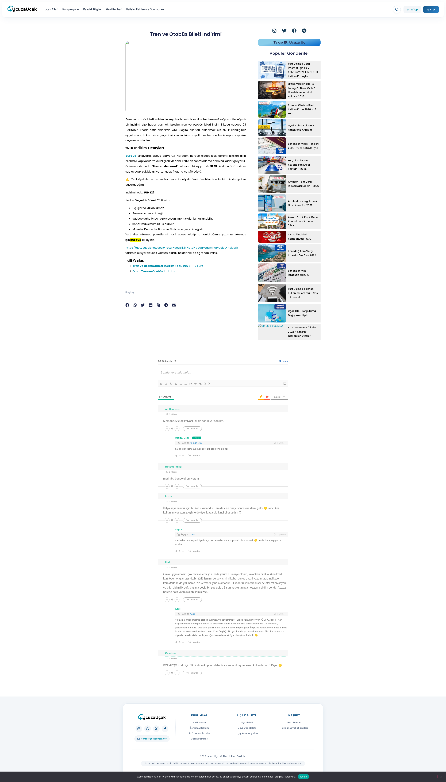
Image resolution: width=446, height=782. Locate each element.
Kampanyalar (70, 9)
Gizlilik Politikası (199, 738)
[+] (210, 383)
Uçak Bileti (51, 9)
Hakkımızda (199, 722)
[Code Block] (195, 384)
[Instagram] (274, 30)
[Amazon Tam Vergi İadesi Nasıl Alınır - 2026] (272, 184)
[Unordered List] (185, 384)
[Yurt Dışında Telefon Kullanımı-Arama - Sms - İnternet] (272, 293)
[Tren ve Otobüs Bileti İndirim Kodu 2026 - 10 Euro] (272, 109)
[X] (156, 728)
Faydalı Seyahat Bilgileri (294, 727)
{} (205, 383)
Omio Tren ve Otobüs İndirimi (153, 271)
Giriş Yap (412, 9)
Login (284, 361)
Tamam (303, 776)
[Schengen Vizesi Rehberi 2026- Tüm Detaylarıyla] (272, 145)
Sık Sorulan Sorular (199, 733)
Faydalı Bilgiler (92, 9)
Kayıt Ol (431, 9)
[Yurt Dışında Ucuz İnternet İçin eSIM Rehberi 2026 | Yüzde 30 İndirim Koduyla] (272, 70)
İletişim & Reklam (199, 727)
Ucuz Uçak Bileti (247, 727)
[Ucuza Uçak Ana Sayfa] (152, 717)
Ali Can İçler (196, 443)
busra (192, 534)
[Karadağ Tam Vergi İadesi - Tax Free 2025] (272, 253)
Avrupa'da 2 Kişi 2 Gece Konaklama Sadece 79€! (303, 221)
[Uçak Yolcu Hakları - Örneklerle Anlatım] (272, 127)
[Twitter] (284, 30)
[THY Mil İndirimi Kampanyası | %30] (272, 237)
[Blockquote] (190, 384)
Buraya (131, 156)
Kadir (192, 614)
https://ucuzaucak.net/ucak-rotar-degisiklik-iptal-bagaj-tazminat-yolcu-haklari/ (181, 248)
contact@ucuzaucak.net (154, 738)
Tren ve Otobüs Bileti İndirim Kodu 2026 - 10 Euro (302, 109)
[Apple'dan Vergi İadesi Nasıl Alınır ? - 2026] (272, 203)
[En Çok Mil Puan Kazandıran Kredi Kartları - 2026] (272, 165)
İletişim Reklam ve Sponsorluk (145, 9)
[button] (127, 305)
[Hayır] (440, 776)
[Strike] (176, 384)
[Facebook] (294, 30)
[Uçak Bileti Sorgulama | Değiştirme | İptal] (272, 313)
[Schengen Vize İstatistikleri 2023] (272, 272)
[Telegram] (304, 30)
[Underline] (171, 384)
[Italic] (166, 384)
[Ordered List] (180, 384)
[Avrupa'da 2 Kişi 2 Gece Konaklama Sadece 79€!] (272, 221)
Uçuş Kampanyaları (247, 733)
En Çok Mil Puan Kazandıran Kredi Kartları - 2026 (299, 165)
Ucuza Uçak (182, 437)
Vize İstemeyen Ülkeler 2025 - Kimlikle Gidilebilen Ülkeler (302, 332)
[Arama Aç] (397, 9)
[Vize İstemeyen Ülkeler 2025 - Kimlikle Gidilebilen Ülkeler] (272, 332)
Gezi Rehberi (114, 9)
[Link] (200, 384)
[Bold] (161, 384)
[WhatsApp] (147, 728)
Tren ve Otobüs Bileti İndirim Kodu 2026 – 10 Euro (167, 266)
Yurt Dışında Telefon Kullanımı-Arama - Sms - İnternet (303, 293)
